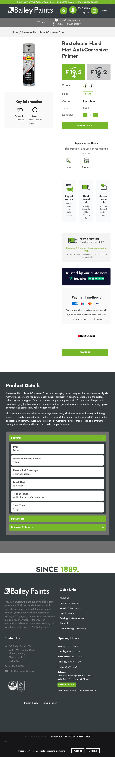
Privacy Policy (31, 703)
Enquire (85, 352)
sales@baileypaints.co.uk (70, 20)
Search (63, 10)
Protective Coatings (70, 603)
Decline (92, 750)
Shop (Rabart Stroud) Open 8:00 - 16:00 (75, 675)
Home (15, 32)
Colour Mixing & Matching (73, 628)
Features (16, 438)
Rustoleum (89, 101)
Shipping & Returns (22, 527)
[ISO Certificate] (16, 686)
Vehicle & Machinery (70, 608)
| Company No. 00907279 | (68, 736)
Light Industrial (67, 613)
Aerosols (64, 623)
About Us (64, 598)
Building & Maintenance (72, 618)
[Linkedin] (5, 741)
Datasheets (17, 518)
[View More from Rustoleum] (86, 335)
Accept (78, 750)
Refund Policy (50, 703)
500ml (88, 93)
